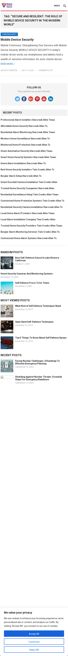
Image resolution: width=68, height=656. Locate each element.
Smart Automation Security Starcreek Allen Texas (27, 151)
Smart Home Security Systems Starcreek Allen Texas (28, 157)
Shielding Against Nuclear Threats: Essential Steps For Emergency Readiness (38, 378)
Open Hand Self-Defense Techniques (34, 322)
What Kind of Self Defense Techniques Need (38, 306)
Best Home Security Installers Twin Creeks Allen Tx (27, 169)
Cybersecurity (9, 34)
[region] (34, 631)
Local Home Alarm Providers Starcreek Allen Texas (28, 213)
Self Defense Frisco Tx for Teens (32, 283)
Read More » (8, 64)
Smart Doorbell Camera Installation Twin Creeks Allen (29, 182)
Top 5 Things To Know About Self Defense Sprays (41, 337)
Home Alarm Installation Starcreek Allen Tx (23, 163)
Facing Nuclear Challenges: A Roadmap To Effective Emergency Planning (37, 362)
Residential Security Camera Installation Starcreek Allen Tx (31, 207)
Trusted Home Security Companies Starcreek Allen (27, 188)
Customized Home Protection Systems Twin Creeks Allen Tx (32, 200)
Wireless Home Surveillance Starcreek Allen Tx (25, 138)
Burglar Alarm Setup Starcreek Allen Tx (21, 176)
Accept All (34, 634)
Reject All (34, 650)
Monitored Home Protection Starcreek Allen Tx (25, 145)
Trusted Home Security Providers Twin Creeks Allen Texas (31, 225)
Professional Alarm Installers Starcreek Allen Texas (28, 120)
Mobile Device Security (17, 39)
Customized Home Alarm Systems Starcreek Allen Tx (28, 238)
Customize (34, 642)
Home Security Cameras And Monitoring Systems (27, 273)
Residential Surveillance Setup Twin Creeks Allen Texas (30, 194)
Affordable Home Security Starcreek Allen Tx (24, 126)
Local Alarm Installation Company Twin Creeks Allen (28, 219)
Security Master (9, 70)
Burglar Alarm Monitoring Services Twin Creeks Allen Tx (30, 232)
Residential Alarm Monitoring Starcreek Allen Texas (28, 132)
